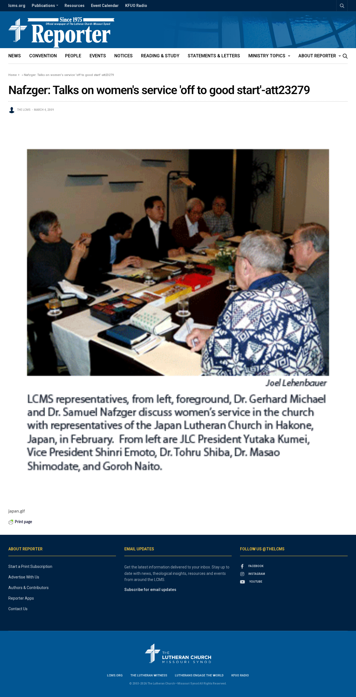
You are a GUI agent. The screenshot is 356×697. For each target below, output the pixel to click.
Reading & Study (160, 55)
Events (98, 55)
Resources (75, 5)
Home (12, 75)
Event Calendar (105, 5)
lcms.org (16, 5)
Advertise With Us (23, 577)
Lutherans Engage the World (199, 675)
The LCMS (24, 109)
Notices (123, 55)
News (14, 55)
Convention (43, 55)
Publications (43, 5)
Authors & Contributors (28, 587)
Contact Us (18, 609)
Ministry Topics (266, 55)
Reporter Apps (21, 598)
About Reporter (317, 55)
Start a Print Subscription (30, 566)
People (73, 55)
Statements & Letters (214, 55)
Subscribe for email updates (150, 589)
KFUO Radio (136, 5)
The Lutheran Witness (148, 675)
